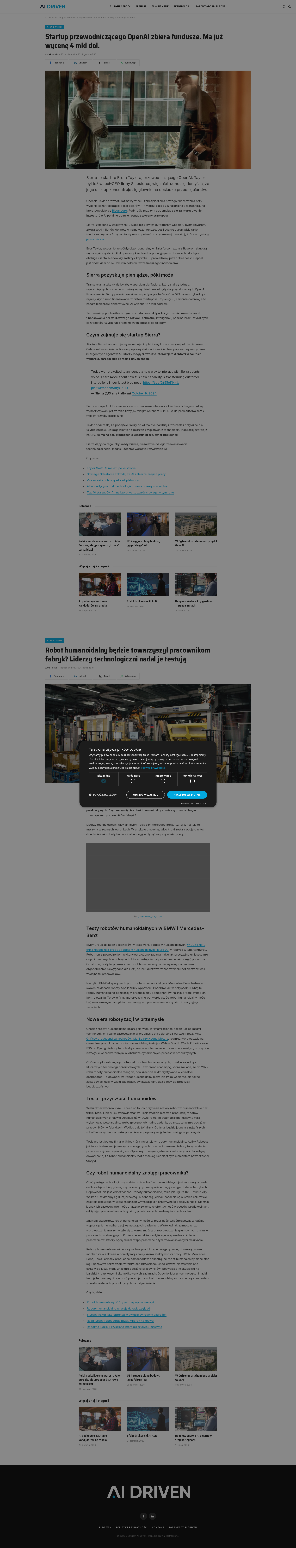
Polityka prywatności (153, 767)
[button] (103, 795)
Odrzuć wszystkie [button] (145, 794)
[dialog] (148, 774)
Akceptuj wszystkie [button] (187, 794)
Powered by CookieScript (194, 803)
